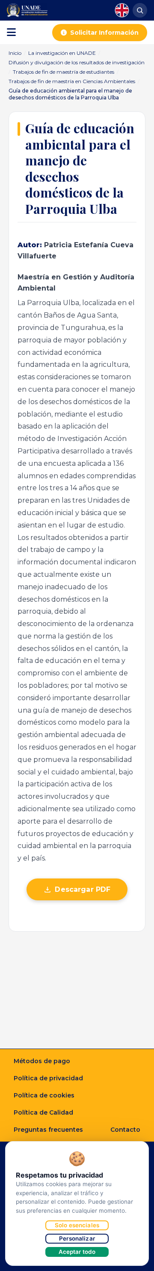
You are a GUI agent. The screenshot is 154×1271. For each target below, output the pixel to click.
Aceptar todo (77, 1251)
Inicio (15, 53)
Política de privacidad (48, 1078)
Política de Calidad (43, 1112)
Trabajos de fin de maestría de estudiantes (63, 72)
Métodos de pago (42, 1061)
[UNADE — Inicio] (27, 10)
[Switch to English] (122, 10)
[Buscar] (140, 10)
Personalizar (77, 1238)
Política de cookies (44, 1095)
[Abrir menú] (11, 32)
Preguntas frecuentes (48, 1129)
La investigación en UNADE (62, 53)
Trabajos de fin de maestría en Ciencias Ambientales (72, 81)
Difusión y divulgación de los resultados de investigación (77, 62)
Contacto (125, 1129)
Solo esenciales (77, 1225)
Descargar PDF (82, 889)
